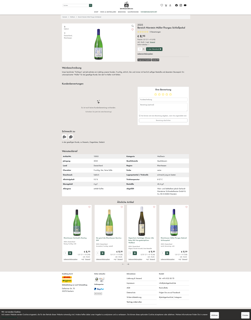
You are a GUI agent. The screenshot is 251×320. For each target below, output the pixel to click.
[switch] (101, 281)
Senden (155, 60)
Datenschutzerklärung (9, 317)
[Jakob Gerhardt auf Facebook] (176, 5)
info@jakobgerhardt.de (167, 283)
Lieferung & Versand (134, 278)
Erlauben (245, 315)
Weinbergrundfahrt (149, 12)
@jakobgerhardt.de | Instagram (170, 297)
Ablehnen (214, 315)
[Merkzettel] (162, 5)
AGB (128, 288)
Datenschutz (131, 292)
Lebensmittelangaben (145, 53)
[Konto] (170, 5)
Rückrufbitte (163, 288)
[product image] (77, 221)
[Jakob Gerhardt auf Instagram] (181, 5)
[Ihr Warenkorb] (166, 5)
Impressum (131, 283)
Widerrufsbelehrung (134, 297)
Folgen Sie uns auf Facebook (169, 292)
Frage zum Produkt (143, 60)
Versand (152, 42)
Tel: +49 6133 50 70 (166, 278)
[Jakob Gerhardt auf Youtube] (185, 5)
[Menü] (104, 278)
